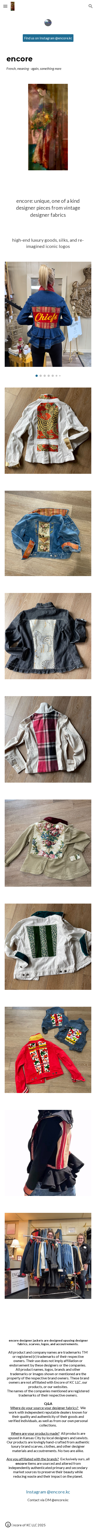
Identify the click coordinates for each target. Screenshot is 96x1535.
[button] (5, 6)
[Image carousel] (48, 319)
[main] (48, 63)
